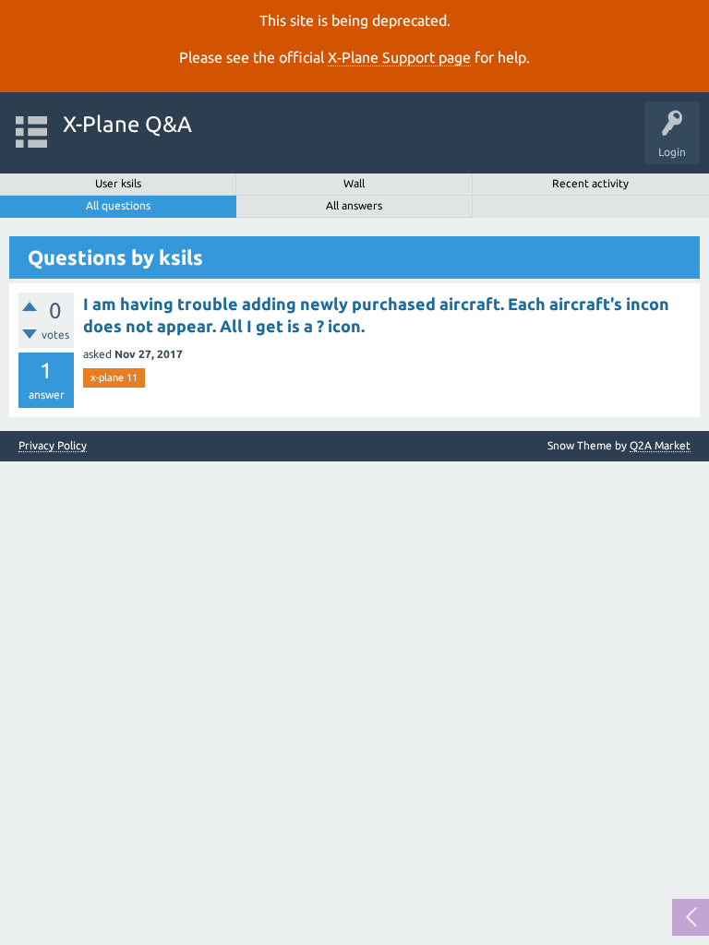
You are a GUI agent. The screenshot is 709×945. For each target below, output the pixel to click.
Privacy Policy (52, 445)
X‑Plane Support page (399, 57)
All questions (118, 205)
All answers (354, 205)
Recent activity (590, 183)
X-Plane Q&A (127, 124)
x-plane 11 (114, 377)
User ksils (118, 183)
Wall (354, 183)
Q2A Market (660, 445)
